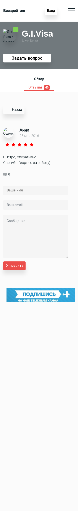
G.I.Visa (37, 33)
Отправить (14, 266)
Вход (51, 11)
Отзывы (38, 87)
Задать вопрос (27, 58)
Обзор (39, 79)
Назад (17, 109)
